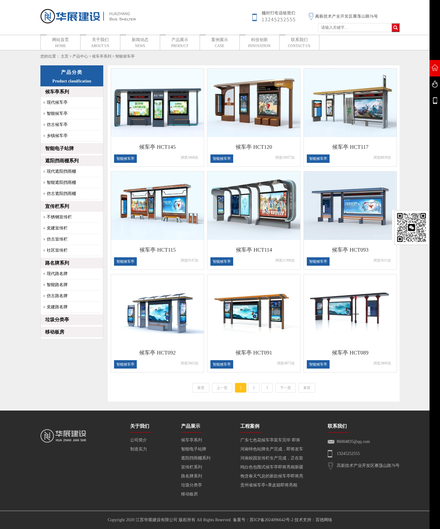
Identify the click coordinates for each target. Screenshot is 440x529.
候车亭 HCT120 (254, 147)
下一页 (285, 388)
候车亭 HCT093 (350, 250)
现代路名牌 (57, 273)
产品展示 (179, 42)
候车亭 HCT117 (350, 147)
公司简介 (138, 440)
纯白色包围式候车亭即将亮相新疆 (271, 467)
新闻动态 (140, 42)
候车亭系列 (101, 56)
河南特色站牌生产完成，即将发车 (271, 449)
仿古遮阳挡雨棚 (61, 193)
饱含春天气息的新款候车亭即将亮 (271, 476)
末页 (306, 388)
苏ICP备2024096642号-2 (271, 520)
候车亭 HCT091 (254, 353)
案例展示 (219, 42)
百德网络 (323, 520)
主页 (65, 56)
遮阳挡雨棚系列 (62, 160)
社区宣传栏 (57, 250)
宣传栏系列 (57, 206)
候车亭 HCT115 (157, 250)
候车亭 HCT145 (157, 147)
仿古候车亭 (57, 124)
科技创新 (259, 42)
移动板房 (54, 331)
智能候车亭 (125, 56)
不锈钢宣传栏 (59, 217)
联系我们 (299, 42)
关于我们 (100, 42)
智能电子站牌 (59, 148)
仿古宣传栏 (57, 239)
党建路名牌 (57, 307)
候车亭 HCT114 (254, 250)
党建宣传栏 (57, 228)
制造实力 (138, 449)
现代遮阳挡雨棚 (61, 171)
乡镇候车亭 (57, 135)
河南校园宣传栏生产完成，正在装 (271, 458)
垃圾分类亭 (57, 319)
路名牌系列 (57, 262)
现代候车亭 (57, 102)
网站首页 (60, 42)
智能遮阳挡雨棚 (61, 182)
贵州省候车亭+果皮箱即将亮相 (268, 485)
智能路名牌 (57, 284)
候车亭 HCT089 (350, 353)
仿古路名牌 (57, 296)
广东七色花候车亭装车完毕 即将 (270, 440)
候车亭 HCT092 (157, 353)
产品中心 (80, 56)
